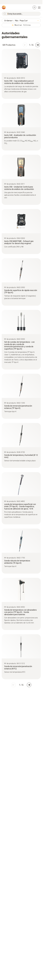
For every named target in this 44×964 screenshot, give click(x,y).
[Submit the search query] (4, 13)
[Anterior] (25, 45)
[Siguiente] (37, 45)
